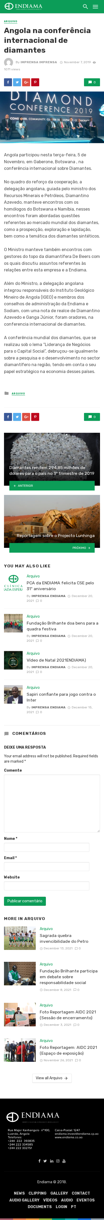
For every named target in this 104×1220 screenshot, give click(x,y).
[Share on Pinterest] (35, 82)
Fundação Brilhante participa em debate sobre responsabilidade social (69, 976)
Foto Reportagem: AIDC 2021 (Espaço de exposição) (68, 1050)
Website (12, 877)
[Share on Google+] (26, 82)
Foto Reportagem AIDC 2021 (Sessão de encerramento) (68, 1014)
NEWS (19, 1193)
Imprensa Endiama (48, 596)
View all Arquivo (49, 1078)
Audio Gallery (24, 1200)
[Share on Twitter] (17, 82)
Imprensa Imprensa (39, 62)
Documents (40, 1207)
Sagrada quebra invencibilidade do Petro (64, 938)
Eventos (86, 1200)
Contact (81, 1193)
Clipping (37, 1193)
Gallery (59, 1193)
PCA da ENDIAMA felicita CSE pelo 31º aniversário (60, 585)
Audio (67, 1200)
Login (61, 1207)
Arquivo (10, 21)
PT (73, 1207)
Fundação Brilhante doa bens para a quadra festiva (62, 626)
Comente (13, 770)
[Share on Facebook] (8, 82)
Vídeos (50, 1200)
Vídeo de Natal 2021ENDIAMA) (56, 660)
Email (10, 858)
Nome (10, 838)
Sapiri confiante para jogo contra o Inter (61, 697)
